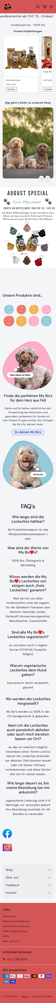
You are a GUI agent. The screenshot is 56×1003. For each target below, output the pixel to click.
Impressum (9, 916)
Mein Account (11, 941)
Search (25, 996)
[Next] (47, 178)
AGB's (6, 936)
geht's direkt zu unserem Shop (28, 102)
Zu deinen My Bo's (28, 432)
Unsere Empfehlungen (28, 31)
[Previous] (41, 178)
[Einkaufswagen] (44, 6)
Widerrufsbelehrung (15, 931)
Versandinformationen (16, 926)
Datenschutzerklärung (16, 921)
